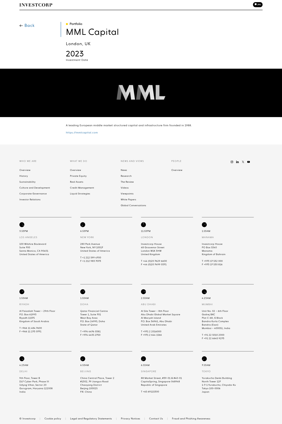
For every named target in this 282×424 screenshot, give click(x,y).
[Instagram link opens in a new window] (232, 162)
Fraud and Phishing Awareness (191, 418)
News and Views (162, 5)
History (23, 176)
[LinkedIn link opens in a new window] (237, 162)
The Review (127, 182)
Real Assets (76, 182)
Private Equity (78, 176)
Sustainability (27, 182)
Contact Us (156, 418)
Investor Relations (30, 200)
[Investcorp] (35, 5)
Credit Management (82, 188)
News (124, 170)
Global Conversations (133, 205)
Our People (185, 5)
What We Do (139, 5)
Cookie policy (53, 418)
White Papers (128, 200)
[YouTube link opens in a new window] (248, 162)
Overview (25, 170)
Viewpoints (127, 194)
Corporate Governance (33, 194)
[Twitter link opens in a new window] (243, 162)
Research (126, 176)
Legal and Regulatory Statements (91, 418)
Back (29, 26)
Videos (125, 188)
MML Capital (92, 32)
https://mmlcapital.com (82, 132)
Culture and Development (34, 188)
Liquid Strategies (80, 194)
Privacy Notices (131, 418)
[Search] (218, 5)
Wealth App (204, 5)
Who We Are (119, 5)
